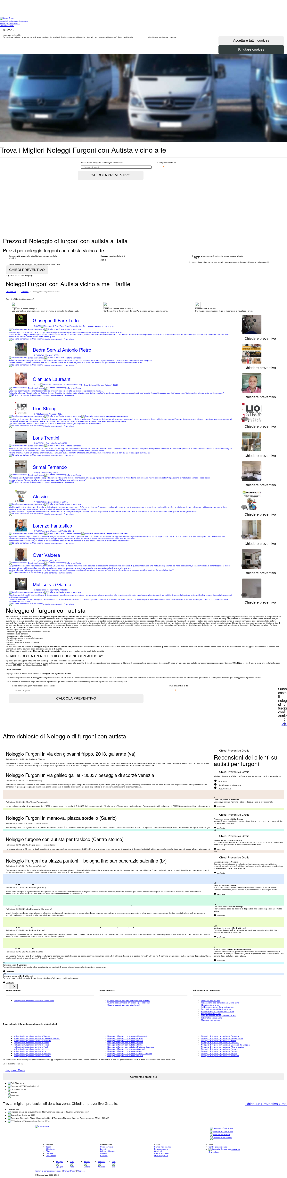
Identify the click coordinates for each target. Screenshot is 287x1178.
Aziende (104, 1155)
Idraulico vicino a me (210, 1005)
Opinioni (158, 1151)
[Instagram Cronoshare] (221, 1129)
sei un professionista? (10, 23)
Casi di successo (161, 1153)
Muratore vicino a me (210, 1020)
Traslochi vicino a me (210, 1001)
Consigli (103, 1153)
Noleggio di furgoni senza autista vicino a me (34, 1001)
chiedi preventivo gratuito (17, 21)
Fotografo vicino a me (211, 1013)
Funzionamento (161, 1149)
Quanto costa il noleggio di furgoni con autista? (128, 1001)
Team (48, 1147)
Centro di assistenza (218, 1147)
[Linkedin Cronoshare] (221, 1138)
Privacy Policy (69, 1171)
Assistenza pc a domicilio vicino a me (217, 1011)
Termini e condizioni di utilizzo (48, 1171)
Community (51, 1155)
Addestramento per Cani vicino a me (217, 1007)
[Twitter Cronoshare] (220, 1135)
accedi (3, 21)
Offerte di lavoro (107, 1151)
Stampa (49, 1153)
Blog (48, 1151)
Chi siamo (50, 1149)
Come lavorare (106, 1147)
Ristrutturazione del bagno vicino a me (218, 1016)
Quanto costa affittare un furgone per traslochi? (128, 1003)
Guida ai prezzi (161, 1155)
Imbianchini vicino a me (211, 1018)
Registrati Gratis (15, 1070)
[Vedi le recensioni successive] (14, 986)
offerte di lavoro (7, 25)
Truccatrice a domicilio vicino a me (216, 1009)
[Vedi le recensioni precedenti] (6, 986)
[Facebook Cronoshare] (221, 1132)
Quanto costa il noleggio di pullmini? (123, 1005)
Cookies (81, 1171)
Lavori (103, 1149)
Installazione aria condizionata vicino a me (220, 1003)
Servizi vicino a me (162, 1147)
